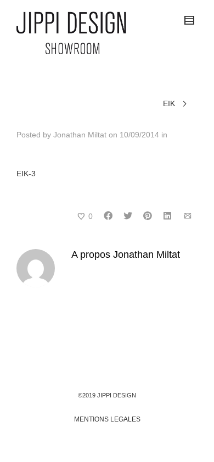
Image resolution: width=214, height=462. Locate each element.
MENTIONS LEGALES (107, 419)
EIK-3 (26, 173)
